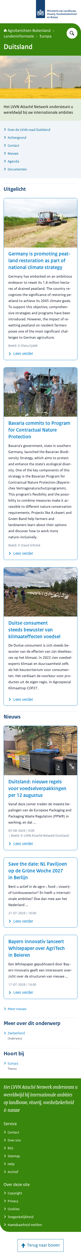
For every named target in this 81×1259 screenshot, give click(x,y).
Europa (46, 36)
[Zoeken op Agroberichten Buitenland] (72, 33)
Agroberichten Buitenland (29, 30)
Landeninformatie (19, 36)
